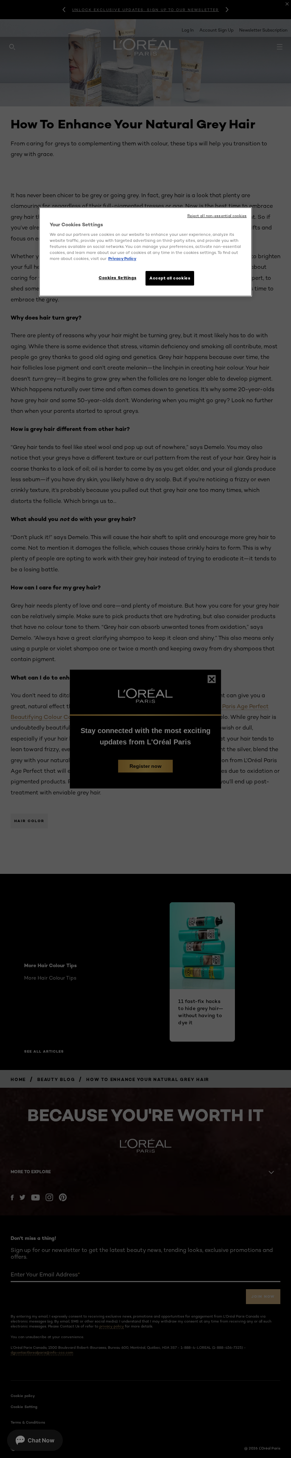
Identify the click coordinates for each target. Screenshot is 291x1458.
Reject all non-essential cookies (217, 216)
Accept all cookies (169, 278)
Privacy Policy (122, 258)
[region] (145, 252)
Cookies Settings (117, 277)
